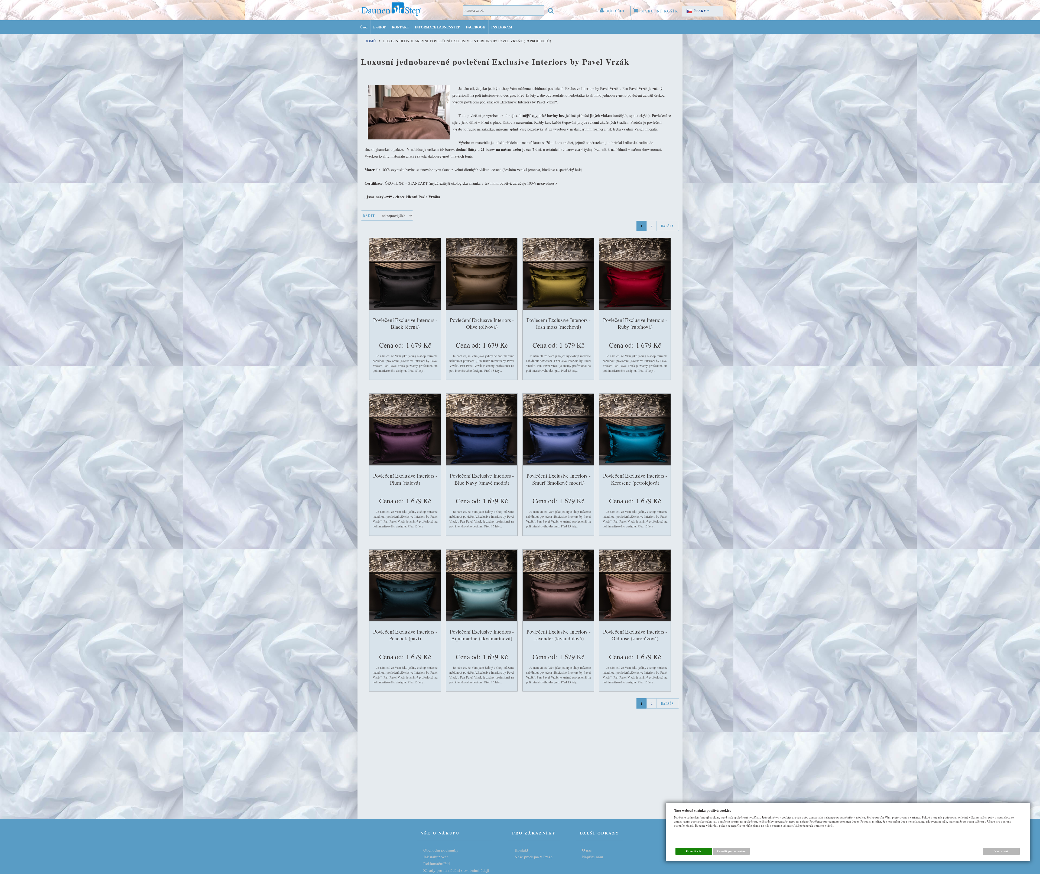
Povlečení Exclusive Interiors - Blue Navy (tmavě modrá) (482, 479)
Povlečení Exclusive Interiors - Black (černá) (405, 323)
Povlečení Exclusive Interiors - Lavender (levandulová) (558, 635)
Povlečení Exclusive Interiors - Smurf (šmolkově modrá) (558, 479)
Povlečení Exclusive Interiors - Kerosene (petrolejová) (635, 479)
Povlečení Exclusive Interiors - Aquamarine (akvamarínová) (482, 635)
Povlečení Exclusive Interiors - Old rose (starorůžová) (635, 635)
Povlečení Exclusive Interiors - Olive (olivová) (482, 323)
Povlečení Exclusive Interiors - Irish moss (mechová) (558, 323)
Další (666, 226)
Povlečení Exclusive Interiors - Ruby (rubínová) (635, 323)
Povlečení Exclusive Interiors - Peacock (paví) (405, 635)
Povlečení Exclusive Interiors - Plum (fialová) (405, 479)
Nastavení (1001, 851)
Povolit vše (693, 851)
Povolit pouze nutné (731, 851)
